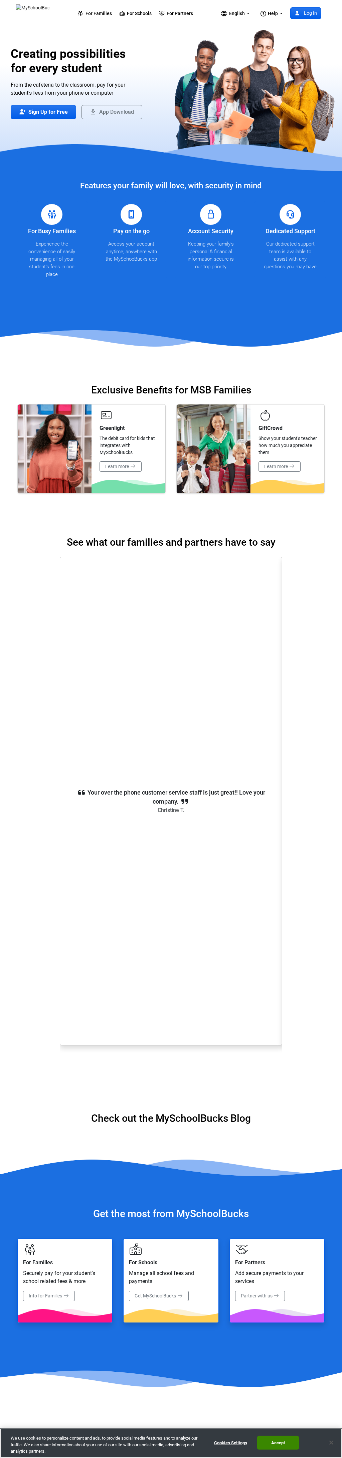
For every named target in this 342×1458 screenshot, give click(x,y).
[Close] (331, 1442)
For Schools (138, 13)
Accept (278, 1442)
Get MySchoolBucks (156, 1295)
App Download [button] (116, 112)
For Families (97, 13)
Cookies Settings (230, 1442)
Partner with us (257, 1295)
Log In (310, 13)
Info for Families (46, 1295)
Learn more (117, 466)
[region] (171, 1443)
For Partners (179, 13)
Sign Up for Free (47, 112)
